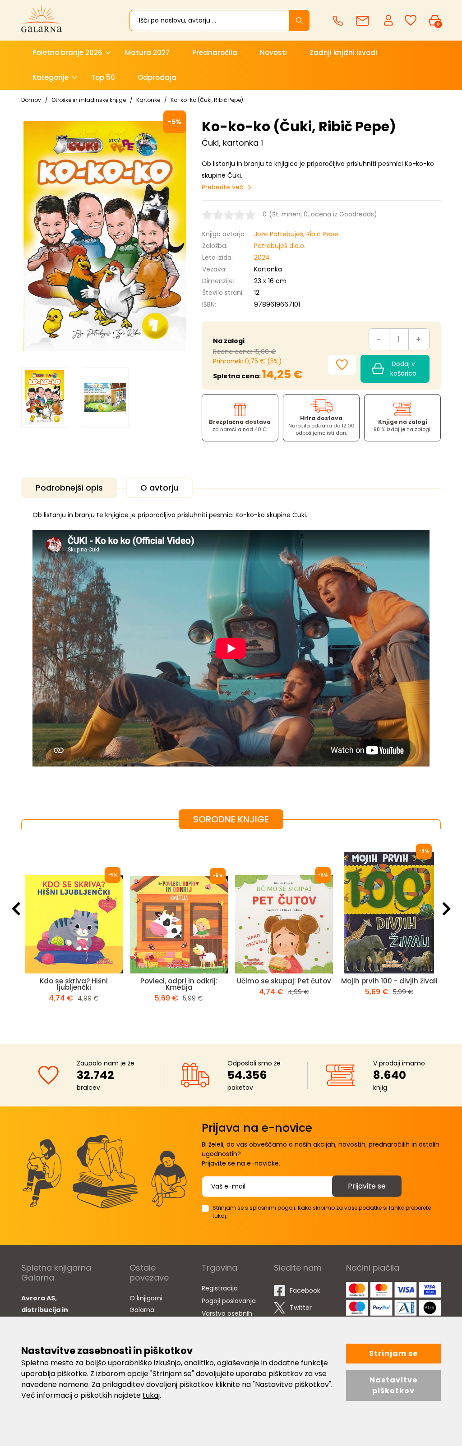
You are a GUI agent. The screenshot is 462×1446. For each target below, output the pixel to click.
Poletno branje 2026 (67, 52)
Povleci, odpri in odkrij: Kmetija (111, 984)
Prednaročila (214, 52)
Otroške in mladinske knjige (88, 100)
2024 (262, 257)
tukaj (151, 1395)
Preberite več (223, 187)
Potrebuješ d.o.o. (279, 245)
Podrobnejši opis (69, 487)
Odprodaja (157, 77)
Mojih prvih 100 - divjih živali (321, 981)
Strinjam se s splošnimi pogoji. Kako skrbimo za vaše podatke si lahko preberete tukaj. (322, 1212)
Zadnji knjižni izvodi (343, 52)
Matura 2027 (147, 52)
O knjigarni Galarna (145, 1304)
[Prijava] (389, 19)
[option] (44, 397)
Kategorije (50, 77)
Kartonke (148, 100)
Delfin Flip (426, 981)
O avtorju (159, 487)
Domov (31, 100)
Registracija (220, 1288)
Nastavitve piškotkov (393, 1385)
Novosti (273, 52)
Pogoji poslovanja (229, 1300)
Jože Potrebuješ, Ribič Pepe (296, 234)
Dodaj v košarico (403, 368)
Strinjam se (393, 1353)
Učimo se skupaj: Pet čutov (216, 981)
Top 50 (103, 77)
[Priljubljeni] (410, 20)
